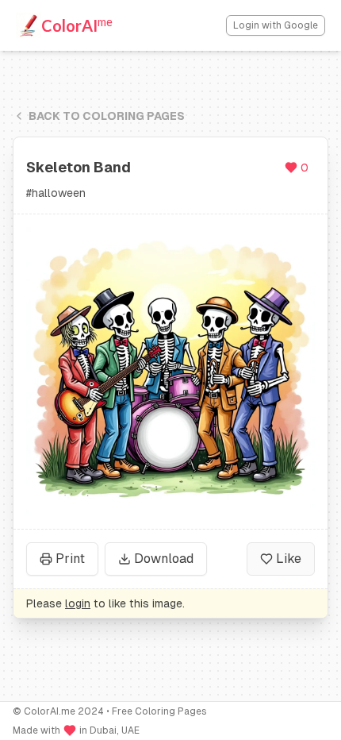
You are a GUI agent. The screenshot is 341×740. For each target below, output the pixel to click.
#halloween (56, 193)
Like (288, 558)
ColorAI (77, 24)
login (77, 603)
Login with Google (275, 25)
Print (70, 558)
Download (163, 558)
